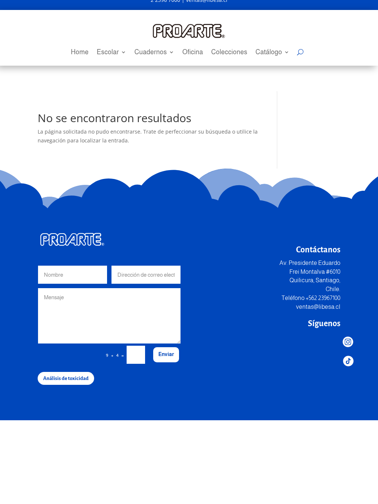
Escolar (108, 52)
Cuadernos (150, 52)
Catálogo (268, 52)
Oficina (192, 52)
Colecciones (229, 52)
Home (80, 52)
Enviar (166, 354)
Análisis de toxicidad (66, 378)
